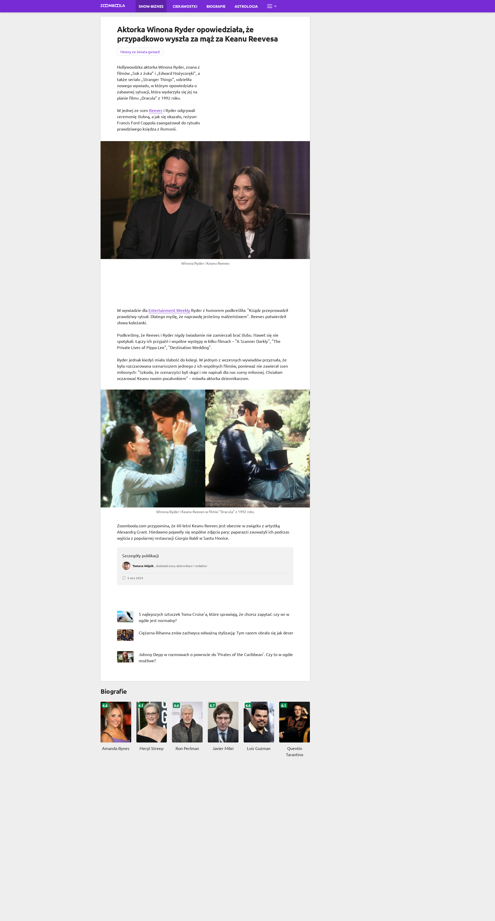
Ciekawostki (185, 6)
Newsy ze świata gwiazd (140, 51)
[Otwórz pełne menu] (271, 6)
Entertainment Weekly (169, 310)
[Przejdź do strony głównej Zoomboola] (113, 6)
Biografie (216, 6)
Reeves (155, 110)
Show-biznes (151, 6)
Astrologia (246, 6)
